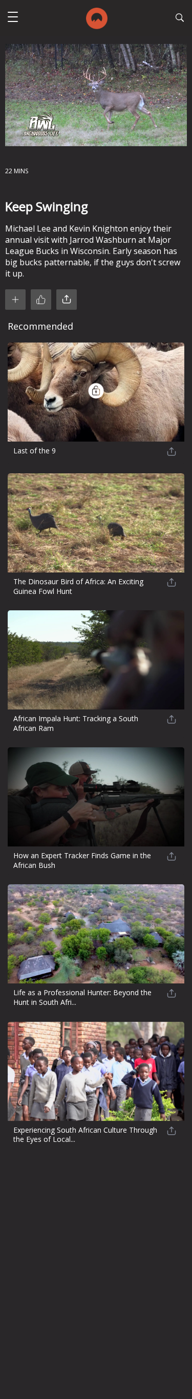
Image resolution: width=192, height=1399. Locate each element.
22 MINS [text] (16, 171)
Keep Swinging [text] (46, 206)
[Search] (179, 19)
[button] (13, 18)
